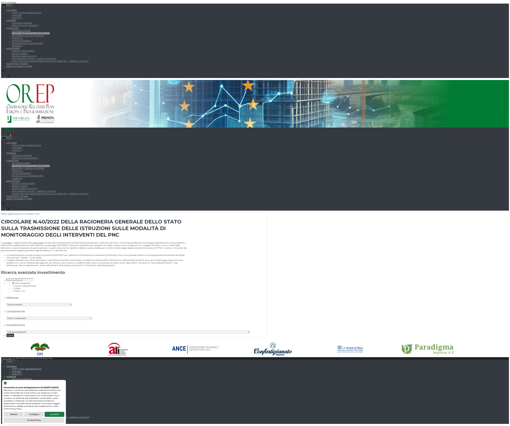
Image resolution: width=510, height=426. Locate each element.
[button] (3, 71)
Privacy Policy (34, 420)
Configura (34, 414)
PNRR (17, 288)
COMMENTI (17, 46)
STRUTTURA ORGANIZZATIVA (26, 13)
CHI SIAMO (11, 10)
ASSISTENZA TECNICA (17, 63)
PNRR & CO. (17, 38)
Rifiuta (13, 414)
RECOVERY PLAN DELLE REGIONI (28, 35)
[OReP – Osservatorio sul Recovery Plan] (8, 135)
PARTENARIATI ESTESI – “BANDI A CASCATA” (34, 58)
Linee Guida (37, 242)
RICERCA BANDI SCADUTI (24, 56)
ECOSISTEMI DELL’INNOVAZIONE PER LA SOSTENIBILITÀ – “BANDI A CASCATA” (50, 61)
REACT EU (19, 291)
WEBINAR (11, 20)
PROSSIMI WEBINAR (22, 23)
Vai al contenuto (8, 2)
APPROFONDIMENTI (22, 41)
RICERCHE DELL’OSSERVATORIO (27, 43)
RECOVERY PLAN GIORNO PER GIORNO (31, 33)
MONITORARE (13, 48)
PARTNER (17, 15)
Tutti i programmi (22, 283)
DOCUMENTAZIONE (21, 30)
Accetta (54, 414)
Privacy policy (6, 358)
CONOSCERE (12, 28)
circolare (8, 242)
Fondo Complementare (25, 285)
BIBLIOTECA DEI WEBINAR (25, 25)
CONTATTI (17, 18)
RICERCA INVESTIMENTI (23, 51)
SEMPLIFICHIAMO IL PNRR (19, 66)
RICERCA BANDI (19, 53)
